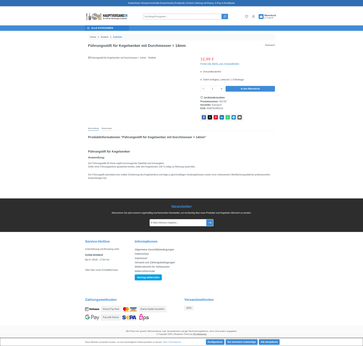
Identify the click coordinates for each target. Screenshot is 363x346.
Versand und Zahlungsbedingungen (155, 262)
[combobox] (182, 16)
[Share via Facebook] (204, 117)
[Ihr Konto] (253, 16)
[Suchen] (224, 16)
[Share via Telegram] (234, 117)
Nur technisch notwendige (241, 342)
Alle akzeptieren (269, 342)
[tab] (93, 128)
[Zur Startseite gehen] (106, 16)
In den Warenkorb (250, 88)
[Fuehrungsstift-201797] (141, 86)
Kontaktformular (110, 270)
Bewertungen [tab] (107, 128)
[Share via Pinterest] (216, 117)
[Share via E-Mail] (240, 117)
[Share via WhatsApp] (228, 117)
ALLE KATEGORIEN (102, 28)
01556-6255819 (94, 255)
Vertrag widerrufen (148, 277)
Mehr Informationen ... (173, 342)
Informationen (146, 241)
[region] (141, 86)
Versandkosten (173, 331)
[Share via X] (210, 117)
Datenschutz (142, 253)
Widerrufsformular (145, 271)
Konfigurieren (215, 342)
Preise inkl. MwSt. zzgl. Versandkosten (219, 63)
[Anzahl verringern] (203, 89)
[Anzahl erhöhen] (222, 89)
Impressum (141, 258)
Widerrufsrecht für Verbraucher (152, 266)
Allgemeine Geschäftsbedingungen (154, 249)
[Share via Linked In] (222, 117)
